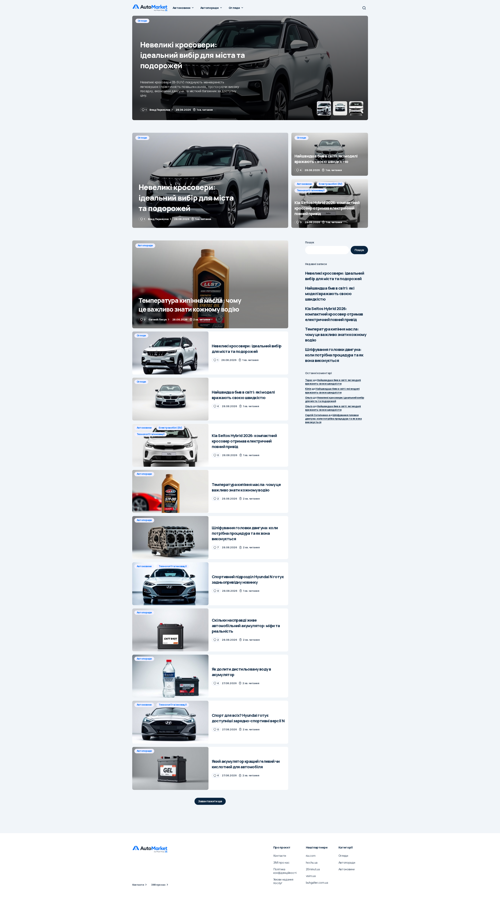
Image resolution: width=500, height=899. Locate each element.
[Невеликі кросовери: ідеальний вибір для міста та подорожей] (210, 180)
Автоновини (304, 184)
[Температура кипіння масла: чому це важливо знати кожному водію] (210, 284)
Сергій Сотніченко (316, 415)
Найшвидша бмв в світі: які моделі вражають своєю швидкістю (329, 293)
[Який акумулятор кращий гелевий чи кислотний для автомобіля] (170, 768)
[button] (364, 8)
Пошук (309, 242)
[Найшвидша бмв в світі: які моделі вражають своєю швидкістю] (250, 68)
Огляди (142, 20)
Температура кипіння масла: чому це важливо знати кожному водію (335, 334)
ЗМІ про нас (158, 884)
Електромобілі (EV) (330, 184)
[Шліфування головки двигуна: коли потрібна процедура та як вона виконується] (170, 537)
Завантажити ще (210, 801)
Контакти (138, 884)
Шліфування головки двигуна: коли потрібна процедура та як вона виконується (334, 355)
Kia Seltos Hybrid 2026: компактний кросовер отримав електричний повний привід (334, 314)
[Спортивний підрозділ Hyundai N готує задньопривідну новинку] (170, 583)
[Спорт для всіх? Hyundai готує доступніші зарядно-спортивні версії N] (170, 722)
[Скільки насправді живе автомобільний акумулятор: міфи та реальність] (170, 629)
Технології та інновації (311, 190)
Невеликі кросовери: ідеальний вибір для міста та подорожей (334, 276)
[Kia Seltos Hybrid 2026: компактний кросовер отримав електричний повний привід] (329, 203)
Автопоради (145, 245)
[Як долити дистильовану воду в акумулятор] (170, 676)
